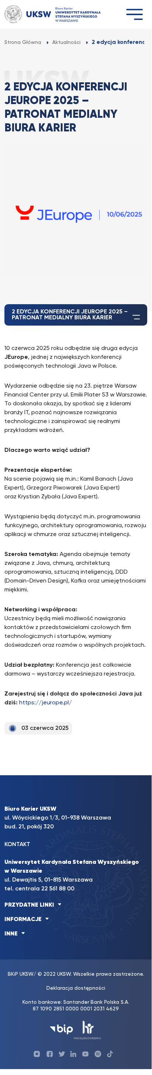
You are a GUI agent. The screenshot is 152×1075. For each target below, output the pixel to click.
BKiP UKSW (20, 974)
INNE (11, 934)
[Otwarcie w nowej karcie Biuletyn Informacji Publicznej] (61, 1029)
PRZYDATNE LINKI (29, 905)
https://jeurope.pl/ (45, 703)
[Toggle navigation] (134, 14)
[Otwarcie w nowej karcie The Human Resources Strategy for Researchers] (87, 1029)
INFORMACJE (23, 920)
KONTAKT (17, 845)
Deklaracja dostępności (75, 988)
